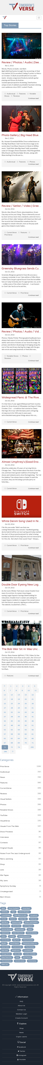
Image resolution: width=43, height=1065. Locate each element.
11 (36, 690)
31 (33, 708)
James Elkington (24, 912)
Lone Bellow (28, 950)
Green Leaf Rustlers (31, 922)
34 (19, 712)
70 (26, 743)
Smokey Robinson (24, 936)
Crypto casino (21, 1037)
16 (33, 695)
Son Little (17, 954)
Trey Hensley (30, 947)
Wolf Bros (5, 922)
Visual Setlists (5, 799)
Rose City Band (14, 908)
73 (12, 747)
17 (5, 699)
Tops (13, 912)
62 (5, 738)
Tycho (30, 929)
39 (19, 717)
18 (12, 699)
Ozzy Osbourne (18, 933)
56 (33, 730)
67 (5, 743)
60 (26, 734)
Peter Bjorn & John (20, 915)
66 (33, 738)
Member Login (21, 1014)
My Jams (4, 881)
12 (5, 695)
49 (19, 725)
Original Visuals (6, 848)
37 (5, 717)
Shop (2, 864)
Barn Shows (5, 897)
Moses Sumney (32, 933)
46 (33, 721)
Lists (2, 870)
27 (5, 708)
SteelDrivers (16, 950)
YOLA (3, 936)
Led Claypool (28, 926)
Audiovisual (10, 94)
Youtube (22, 1059)
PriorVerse (24, 293)
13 (12, 695)
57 (5, 734)
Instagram (22, 1055)
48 (12, 725)
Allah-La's (5, 964)
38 (12, 717)
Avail (17, 957)
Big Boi (4, 943)
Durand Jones (19, 961)
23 (12, 704)
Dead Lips (33, 919)
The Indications (6, 961)
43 (12, 721)
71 (33, 743)
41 (33, 717)
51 (33, 725)
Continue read (33, 98)
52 (5, 730)
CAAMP (11, 936)
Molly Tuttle (5, 947)
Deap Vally (23, 919)
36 (33, 712)
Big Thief (16, 940)
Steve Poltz (5, 926)
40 (26, 717)
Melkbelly (5, 912)
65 (26, 738)
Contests (4, 843)
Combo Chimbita (30, 954)
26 (33, 704)
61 (33, 734)
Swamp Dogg (16, 922)
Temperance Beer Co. (30, 943)
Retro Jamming (6, 859)
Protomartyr (32, 961)
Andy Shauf (26, 908)
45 (26, 721)
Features (22, 94)
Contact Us (21, 1010)
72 (5, 747)
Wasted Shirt (20, 929)
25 (26, 704)
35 (26, 712)
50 (26, 725)
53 (12, 730)
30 (26, 708)
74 (19, 747)
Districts (12, 919)
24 (19, 704)
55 (26, 730)
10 (29, 690)
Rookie (4, 919)
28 (12, 708)
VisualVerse (5, 821)
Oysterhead (5, 933)
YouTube (3, 815)
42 (5, 721)
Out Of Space (14, 943)
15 (26, 695)
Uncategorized (6, 891)
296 (5, 752)
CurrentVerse (11, 232)
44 (19, 721)
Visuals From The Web (9, 826)
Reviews (16, 96)
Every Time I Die (7, 957)
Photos (32, 162)
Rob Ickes (5, 950)
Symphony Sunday (8, 886)
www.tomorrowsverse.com (26, 985)
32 (5, 712)
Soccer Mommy (7, 929)
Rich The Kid (27, 957)
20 (26, 699)
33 (12, 712)
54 (19, 730)
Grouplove (33, 915)
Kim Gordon (5, 940)
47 (5, 725)
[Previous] (5, 686)
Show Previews (6, 832)
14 (19, 695)
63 (12, 738)
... (25, 747)
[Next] (13, 751)
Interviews (4, 837)
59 (19, 734)
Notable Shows (12, 356)
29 (19, 708)
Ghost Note (16, 926)
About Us (21, 1006)
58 (12, 734)
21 (33, 699)
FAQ (21, 1001)
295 (32, 747)
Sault (3, 908)
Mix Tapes (4, 875)
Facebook (22, 1047)
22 (5, 704)
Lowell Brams (6, 915)
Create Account (21, 1018)
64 (19, 738)
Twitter (22, 1051)
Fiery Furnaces (28, 940)
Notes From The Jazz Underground (15, 853)
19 (19, 699)
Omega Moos (6, 954)
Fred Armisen (17, 947)
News (2, 777)
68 (12, 743)
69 (19, 743)
